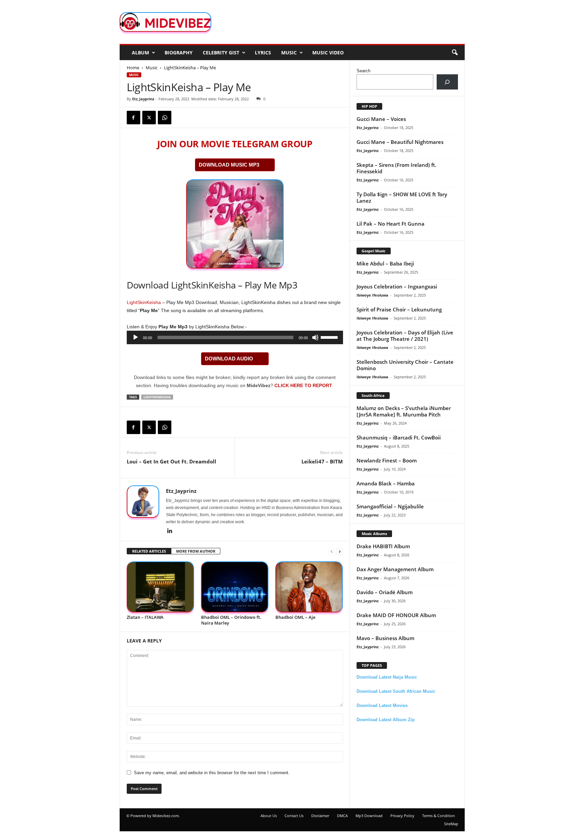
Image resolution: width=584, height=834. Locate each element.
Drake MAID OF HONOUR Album (396, 615)
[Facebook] (133, 117)
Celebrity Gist (221, 52)
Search (363, 70)
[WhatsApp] (164, 117)
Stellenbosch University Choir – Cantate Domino (405, 365)
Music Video (328, 52)
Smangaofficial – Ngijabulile (390, 506)
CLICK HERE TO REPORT (303, 385)
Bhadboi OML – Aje (295, 617)
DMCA (342, 815)
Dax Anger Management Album (395, 569)
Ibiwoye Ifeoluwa (372, 295)
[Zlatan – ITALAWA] (160, 586)
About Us (269, 815)
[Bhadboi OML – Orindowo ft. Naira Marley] (235, 586)
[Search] (447, 82)
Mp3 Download (369, 815)
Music (289, 52)
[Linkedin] (170, 531)
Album (140, 52)
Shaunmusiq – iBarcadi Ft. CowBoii (399, 437)
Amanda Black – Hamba (386, 483)
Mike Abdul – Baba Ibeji (385, 263)
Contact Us (294, 815)
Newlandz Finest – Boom (387, 460)
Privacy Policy (402, 815)
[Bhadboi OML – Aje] (309, 586)
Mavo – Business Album (385, 638)
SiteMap (451, 823)
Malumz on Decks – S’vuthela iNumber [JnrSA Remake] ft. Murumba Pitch (404, 411)
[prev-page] (331, 551)
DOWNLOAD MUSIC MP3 (229, 165)
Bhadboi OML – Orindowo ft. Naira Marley (231, 620)
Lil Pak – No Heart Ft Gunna (390, 223)
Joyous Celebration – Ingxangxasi (397, 286)
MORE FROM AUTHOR (195, 551)
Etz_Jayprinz (143, 98)
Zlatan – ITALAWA (145, 617)
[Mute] (315, 337)
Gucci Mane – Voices (381, 119)
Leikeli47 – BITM (322, 461)
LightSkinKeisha (144, 302)
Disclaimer (320, 815)
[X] (149, 117)
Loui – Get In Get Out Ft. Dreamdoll (171, 461)
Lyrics (263, 52)
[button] (454, 52)
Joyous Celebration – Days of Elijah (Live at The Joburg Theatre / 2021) (405, 335)
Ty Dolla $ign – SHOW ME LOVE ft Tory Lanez (402, 197)
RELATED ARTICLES (149, 551)
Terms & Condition (438, 815)
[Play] (135, 337)
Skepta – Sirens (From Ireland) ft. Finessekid (396, 168)
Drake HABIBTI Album (383, 546)
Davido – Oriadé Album (385, 592)
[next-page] (339, 551)
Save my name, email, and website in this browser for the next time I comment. (212, 772)
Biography (179, 52)
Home (133, 68)
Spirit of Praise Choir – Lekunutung (399, 309)
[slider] (330, 337)
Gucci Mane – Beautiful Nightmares (400, 141)
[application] (235, 337)
